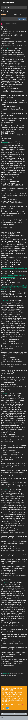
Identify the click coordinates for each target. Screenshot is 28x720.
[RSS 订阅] (23, 14)
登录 (8, 708)
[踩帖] (23, 669)
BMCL (3, 14)
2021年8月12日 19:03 (14, 23)
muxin (4, 23)
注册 (4, 708)
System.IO (5, 49)
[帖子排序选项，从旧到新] (3, 19)
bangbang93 (6, 673)
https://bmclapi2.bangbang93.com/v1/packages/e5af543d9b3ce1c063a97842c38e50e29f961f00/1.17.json (14, 287)
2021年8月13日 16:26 (17, 673)
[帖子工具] (25, 669)
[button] (2, 717)
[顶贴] (17, 669)
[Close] (25, 688)
